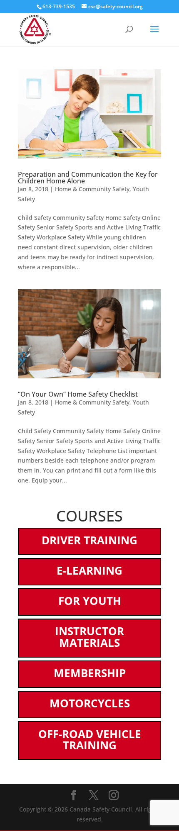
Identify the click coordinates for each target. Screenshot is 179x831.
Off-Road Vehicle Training (89, 739)
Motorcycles (90, 703)
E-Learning (89, 570)
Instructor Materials (89, 637)
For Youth (89, 600)
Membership (90, 672)
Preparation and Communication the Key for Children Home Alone (88, 177)
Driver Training (89, 540)
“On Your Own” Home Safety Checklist (78, 394)
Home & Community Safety (92, 189)
